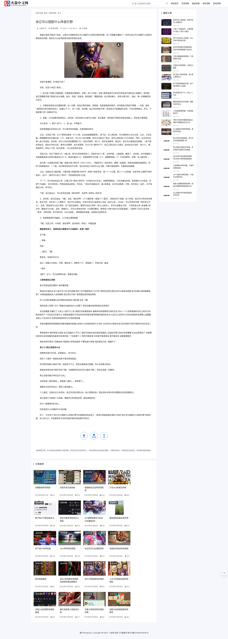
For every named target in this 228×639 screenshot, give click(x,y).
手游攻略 (185, 3)
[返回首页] (17, 3)
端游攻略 (196, 3)
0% (224, 572)
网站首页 (174, 3)
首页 (45, 13)
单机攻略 (206, 3)
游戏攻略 (217, 3)
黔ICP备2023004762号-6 (138, 633)
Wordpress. (88, 633)
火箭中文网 (113, 633)
